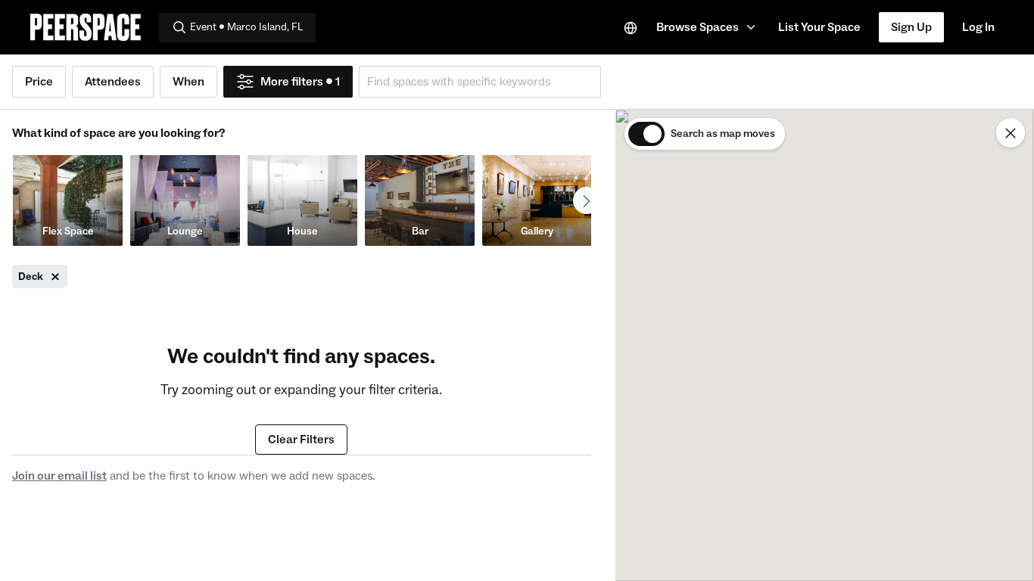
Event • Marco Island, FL (246, 27)
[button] (708, 27)
